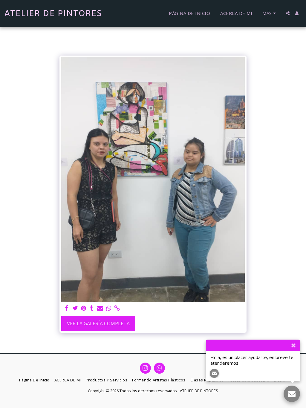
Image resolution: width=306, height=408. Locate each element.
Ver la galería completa (98, 323)
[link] (117, 308)
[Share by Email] (100, 308)
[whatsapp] (108, 308)
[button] (287, 13)
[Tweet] (75, 308)
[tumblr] (92, 308)
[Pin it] (83, 308)
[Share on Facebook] (67, 308)
